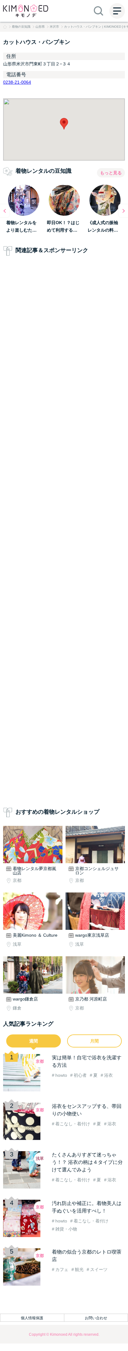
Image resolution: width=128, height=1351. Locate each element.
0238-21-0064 (17, 82)
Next (123, 211)
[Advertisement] (64, 533)
